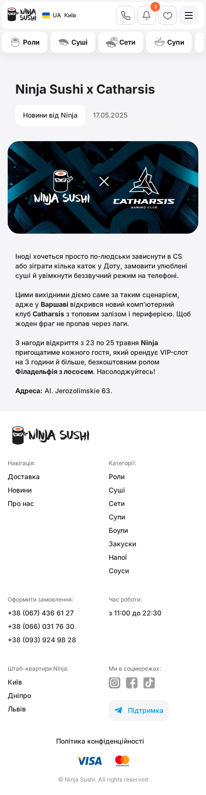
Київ (15, 682)
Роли (117, 476)
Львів (17, 709)
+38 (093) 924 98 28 (42, 640)
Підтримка (138, 710)
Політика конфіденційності (100, 741)
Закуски (122, 544)
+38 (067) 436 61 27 (41, 613)
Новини (20, 490)
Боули (118, 530)
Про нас (21, 503)
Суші (117, 490)
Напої (118, 557)
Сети (117, 503)
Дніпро (19, 695)
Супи (117, 517)
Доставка (24, 476)
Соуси (119, 570)
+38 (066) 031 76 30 (41, 626)
